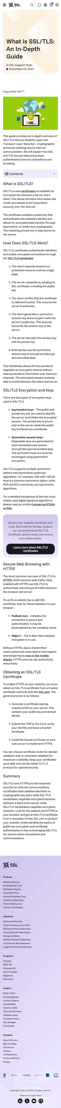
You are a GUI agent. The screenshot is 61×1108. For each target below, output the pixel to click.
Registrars (8, 975)
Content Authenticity (13, 900)
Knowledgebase (11, 997)
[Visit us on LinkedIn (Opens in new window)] (20, 1101)
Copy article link (12, 91)
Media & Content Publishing (16, 939)
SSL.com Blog (9, 1043)
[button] (4, 5)
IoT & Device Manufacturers (16, 943)
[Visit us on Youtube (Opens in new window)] (34, 1101)
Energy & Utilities (11, 936)
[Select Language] (45, 5)
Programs (8, 956)
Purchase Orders (11, 1018)
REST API (7, 964)
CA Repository (10, 1054)
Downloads (8, 1025)
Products (7, 877)
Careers (7, 1051)
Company (8, 1035)
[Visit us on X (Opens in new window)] (27, 1101)
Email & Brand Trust (12, 885)
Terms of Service (11, 1058)
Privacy (6, 1061)
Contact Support (11, 1000)
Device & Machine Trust (14, 896)
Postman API (9, 968)
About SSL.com (10, 1040)
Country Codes (10, 1007)
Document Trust (11, 892)
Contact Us (8, 1047)
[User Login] (56, 5)
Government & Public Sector (17, 932)
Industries (8, 916)
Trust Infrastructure (12, 903)
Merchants (8, 979)
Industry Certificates (13, 907)
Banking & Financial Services (16, 928)
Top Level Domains (12, 1011)
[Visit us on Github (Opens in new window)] (40, 1101)
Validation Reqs (10, 1015)
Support (7, 988)
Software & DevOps (12, 921)
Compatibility (9, 1004)
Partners (7, 961)
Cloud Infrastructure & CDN (16, 925)
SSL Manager (9, 1022)
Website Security (11, 882)
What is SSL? (9, 993)
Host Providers (10, 972)
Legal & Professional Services (17, 946)
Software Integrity (12, 889)
